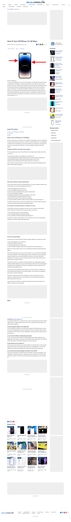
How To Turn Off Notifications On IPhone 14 (58, 121)
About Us (20, 512)
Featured (19, 6)
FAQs (9, 135)
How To (63, 4)
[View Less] (16, 421)
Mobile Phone (22, 48)
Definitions (25, 6)
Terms (19, 513)
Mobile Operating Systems (55, 140)
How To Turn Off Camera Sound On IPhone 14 (42, 436)
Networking (40, 4)
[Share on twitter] (38, 44)
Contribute (47, 512)
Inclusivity (33, 512)
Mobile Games (53, 135)
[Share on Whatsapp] (42, 44)
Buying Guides (32, 4)
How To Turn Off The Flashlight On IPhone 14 (59, 96)
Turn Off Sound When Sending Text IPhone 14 (42, 452)
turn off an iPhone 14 (17, 319)
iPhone (17, 48)
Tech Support (11, 6)
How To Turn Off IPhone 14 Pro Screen (41, 467)
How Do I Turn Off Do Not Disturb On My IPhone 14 (11, 467)
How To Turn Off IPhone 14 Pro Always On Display (59, 64)
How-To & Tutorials (11, 48)
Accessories (22, 4)
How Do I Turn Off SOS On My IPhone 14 (32, 452)
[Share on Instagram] (12, 421)
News (4, 6)
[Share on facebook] (37, 44)
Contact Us (33, 513)
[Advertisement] (35, 519)
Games (9, 4)
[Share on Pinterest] (40, 44)
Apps (4, 4)
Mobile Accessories (54, 130)
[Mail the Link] (46, 44)
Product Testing (40, 512)
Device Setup (55, 4)
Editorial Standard (27, 512)
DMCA (38, 513)
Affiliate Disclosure (26, 513)
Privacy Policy (53, 512)
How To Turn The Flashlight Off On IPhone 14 (31, 467)
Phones (16, 4)
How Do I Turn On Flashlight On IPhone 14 (59, 83)
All (31, 6)
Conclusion (10, 133)
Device (47, 4)
